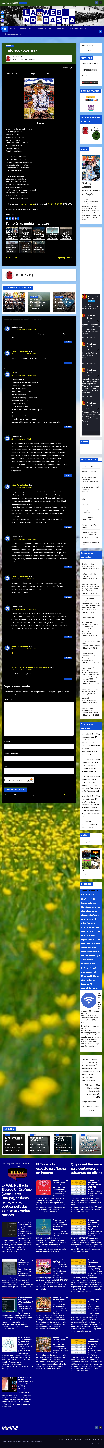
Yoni (90, 576)
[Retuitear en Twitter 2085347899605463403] (88, 396)
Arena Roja (9, 46)
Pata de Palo (93, 610)
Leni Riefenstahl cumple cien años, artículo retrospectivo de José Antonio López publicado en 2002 (91, 603)
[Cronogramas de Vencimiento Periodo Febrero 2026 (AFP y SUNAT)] (78, 1187)
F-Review (92, 591)
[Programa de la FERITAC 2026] (43, 1267)
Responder (68, 341)
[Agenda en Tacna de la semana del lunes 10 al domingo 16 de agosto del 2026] (43, 1304)
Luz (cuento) (13, 258)
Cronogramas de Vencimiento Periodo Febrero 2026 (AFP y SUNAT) (94, 1184)
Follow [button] (96, 135)
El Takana (43, 1164)
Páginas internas (12, 34)
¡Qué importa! (64, 258)
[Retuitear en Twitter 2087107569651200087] (88, 337)
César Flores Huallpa (26, 204)
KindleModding (87, 466)
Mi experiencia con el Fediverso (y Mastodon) (90, 489)
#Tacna (85, 386)
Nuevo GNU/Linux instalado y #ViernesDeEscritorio (90, 479)
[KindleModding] (9, 1229)
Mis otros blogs (78, 29)
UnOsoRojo (20, 57)
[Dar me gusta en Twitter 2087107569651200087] (92, 337)
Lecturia (85, 504)
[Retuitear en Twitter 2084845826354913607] (88, 425)
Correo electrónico (12, 754)
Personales (25, 29)
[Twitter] (2, 17)
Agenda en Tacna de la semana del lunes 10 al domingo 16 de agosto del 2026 (60, 1301)
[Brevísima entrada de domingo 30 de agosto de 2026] (88, 1000)
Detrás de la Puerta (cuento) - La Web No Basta (30, 667)
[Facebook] (2, 13)
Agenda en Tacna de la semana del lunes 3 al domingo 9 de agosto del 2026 (60, 1341)
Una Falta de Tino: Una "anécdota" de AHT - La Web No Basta (91, 737)
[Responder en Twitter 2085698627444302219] (84, 363)
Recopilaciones (44, 29)
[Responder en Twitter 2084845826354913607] (84, 425)
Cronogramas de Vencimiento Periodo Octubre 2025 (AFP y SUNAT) (94, 1343)
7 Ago (88, 349)
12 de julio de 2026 (90, 1144)
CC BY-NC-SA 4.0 (55, 204)
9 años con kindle (89, 574)
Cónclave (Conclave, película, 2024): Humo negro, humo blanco (90, 535)
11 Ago (88, 321)
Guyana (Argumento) (38, 300)
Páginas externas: (88, 46)
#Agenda (90, 384)
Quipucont (79, 1164)
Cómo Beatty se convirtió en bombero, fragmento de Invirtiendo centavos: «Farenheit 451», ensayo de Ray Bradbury (90, 624)
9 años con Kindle (89, 472)
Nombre (7, 741)
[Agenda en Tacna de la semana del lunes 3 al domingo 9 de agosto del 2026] (43, 1344)
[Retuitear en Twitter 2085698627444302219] (88, 363)
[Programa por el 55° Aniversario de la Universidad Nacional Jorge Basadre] (43, 1227)
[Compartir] (2, 29)
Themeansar (38, 1441)
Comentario (9, 699)
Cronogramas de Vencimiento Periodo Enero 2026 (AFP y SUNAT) (94, 1224)
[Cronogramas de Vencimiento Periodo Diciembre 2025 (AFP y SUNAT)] (78, 1267)
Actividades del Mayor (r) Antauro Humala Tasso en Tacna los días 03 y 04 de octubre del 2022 (91, 810)
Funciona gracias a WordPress (12, 1441)
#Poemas (31, 59)
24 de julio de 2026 (64, 1144)
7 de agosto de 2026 (40, 1144)
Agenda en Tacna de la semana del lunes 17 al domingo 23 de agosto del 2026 (60, 1184)
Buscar (84, 442)
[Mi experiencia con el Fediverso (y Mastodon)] (9, 1344)
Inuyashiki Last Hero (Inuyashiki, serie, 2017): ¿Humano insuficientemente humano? (90, 693)
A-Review (92, 700)
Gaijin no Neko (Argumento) (13, 300)
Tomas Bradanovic (89, 891)
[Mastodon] (2, 21)
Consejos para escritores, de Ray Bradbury (89, 655)
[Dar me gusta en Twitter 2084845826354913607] (92, 425)
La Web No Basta (15, 1185)
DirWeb (91, 566)
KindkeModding (88, 564)
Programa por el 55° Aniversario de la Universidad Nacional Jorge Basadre (60, 1224)
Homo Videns (94, 645)
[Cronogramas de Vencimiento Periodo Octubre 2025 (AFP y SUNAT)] (78, 1346)
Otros (91, 660)
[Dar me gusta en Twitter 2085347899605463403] (92, 396)
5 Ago (88, 408)
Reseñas (61, 29)
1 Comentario (86, 199)
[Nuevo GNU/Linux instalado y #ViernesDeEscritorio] (9, 1304)
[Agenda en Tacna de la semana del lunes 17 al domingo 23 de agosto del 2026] (43, 1187)
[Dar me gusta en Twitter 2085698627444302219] (92, 363)
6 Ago (88, 375)
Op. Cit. (91, 633)
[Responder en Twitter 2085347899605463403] (84, 396)
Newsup (29, 1441)
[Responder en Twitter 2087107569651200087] (84, 337)
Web (5, 766)
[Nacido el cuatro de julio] (9, 1384)
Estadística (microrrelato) (63, 300)
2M (12, 373)
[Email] (2, 25)
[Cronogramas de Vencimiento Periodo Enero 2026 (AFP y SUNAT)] (78, 1227)
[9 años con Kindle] (9, 1267)
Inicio (12, 29)
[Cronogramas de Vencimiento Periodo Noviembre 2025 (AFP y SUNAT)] (78, 1306)
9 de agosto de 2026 (15, 1144)
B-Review (92, 681)
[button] (97, 32)
